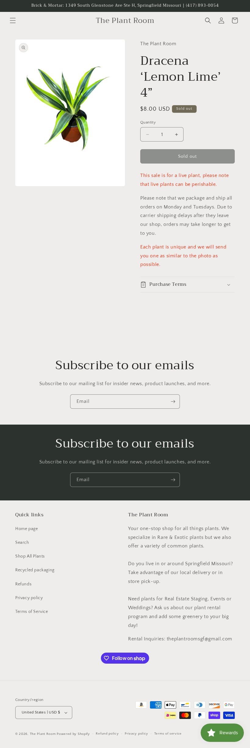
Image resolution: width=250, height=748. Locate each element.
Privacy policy (29, 597)
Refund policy (107, 733)
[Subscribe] (173, 401)
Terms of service (168, 733)
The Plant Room (43, 734)
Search (22, 542)
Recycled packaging (35, 570)
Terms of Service (31, 611)
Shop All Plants (30, 556)
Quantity (148, 122)
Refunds (23, 584)
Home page (26, 528)
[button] (13, 20)
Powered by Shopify (73, 734)
